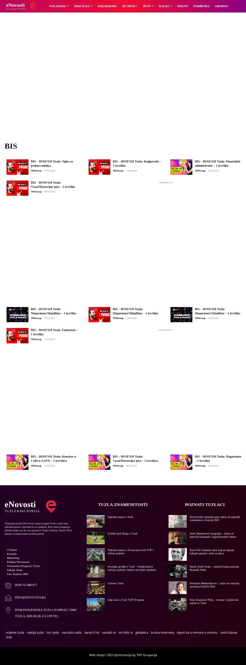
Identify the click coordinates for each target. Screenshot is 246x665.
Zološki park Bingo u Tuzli (122, 533)
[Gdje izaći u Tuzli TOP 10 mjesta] (96, 604)
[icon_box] (21, 586)
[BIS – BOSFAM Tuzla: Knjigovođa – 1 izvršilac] (100, 167)
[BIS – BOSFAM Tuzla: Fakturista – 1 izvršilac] (17, 335)
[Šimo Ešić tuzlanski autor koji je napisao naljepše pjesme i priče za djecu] (178, 554)
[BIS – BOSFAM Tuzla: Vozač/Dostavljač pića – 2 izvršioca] (100, 462)
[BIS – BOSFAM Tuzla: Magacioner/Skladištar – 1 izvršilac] (17, 314)
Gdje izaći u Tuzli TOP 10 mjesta (126, 599)
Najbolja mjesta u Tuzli (120, 517)
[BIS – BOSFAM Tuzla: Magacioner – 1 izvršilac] (181, 462)
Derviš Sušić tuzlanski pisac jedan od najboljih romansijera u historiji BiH (215, 519)
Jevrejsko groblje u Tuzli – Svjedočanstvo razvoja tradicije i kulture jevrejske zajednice (132, 568)
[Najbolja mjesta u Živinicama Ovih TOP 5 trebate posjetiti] (96, 554)
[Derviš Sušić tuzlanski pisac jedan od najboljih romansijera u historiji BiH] (178, 521)
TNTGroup (36, 170)
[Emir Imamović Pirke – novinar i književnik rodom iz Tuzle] (178, 604)
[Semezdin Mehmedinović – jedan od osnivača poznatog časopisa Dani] (178, 587)
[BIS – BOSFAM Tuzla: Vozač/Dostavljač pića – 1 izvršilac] (17, 188)
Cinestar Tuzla (115, 583)
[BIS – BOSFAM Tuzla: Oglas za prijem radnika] (17, 167)
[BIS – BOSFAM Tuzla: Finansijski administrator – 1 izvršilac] (181, 167)
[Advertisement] (123, 81)
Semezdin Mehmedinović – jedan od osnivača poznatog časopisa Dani (214, 585)
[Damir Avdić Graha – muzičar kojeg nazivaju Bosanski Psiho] (178, 571)
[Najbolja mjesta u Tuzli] (96, 521)
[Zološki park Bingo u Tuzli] (96, 538)
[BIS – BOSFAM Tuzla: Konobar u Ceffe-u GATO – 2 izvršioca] (17, 462)
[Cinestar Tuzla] (96, 587)
